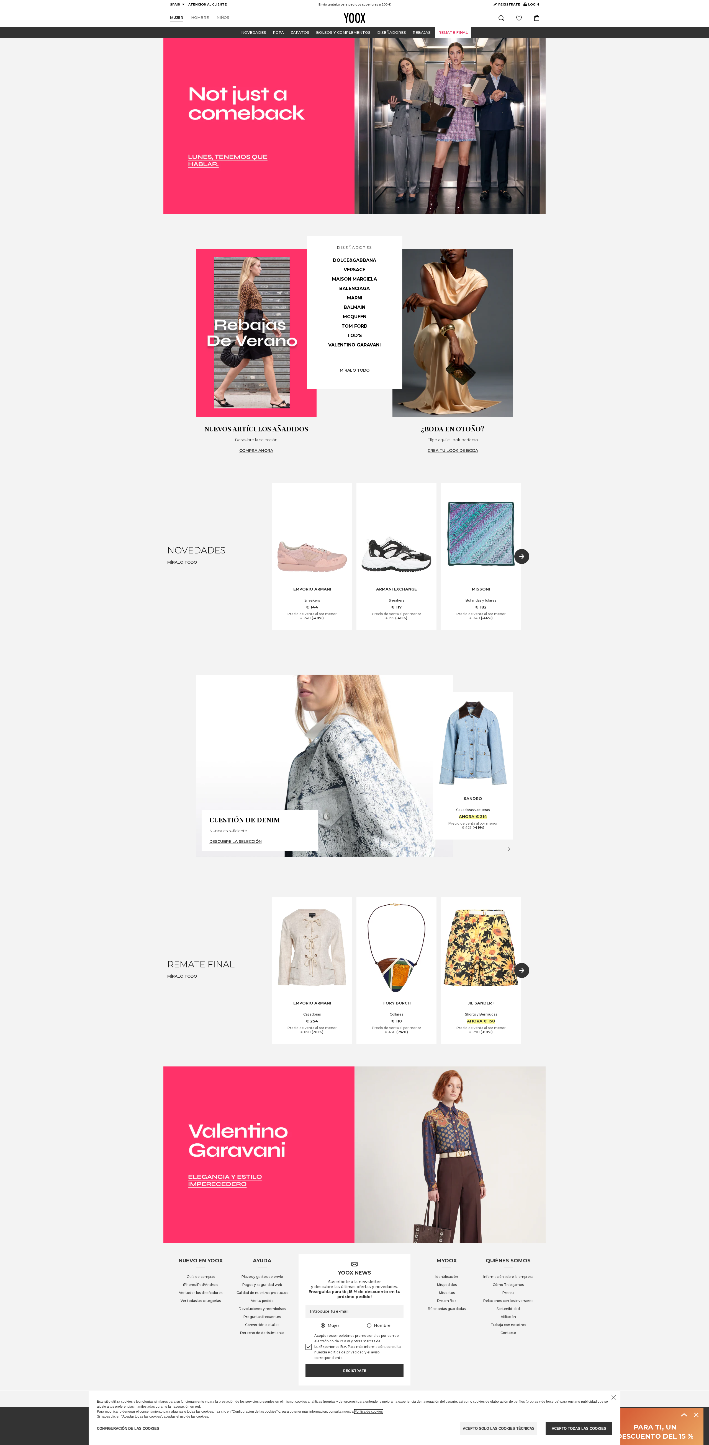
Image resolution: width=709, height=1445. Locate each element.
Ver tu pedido (262, 1301)
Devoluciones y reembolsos (262, 1309)
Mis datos (447, 1293)
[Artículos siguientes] (521, 556)
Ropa (278, 32)
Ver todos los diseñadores (200, 1293)
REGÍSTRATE (509, 4)
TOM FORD (354, 326)
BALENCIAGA (354, 288)
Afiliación (508, 1317)
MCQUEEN (354, 316)
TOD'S (354, 335)
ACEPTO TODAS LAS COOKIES (579, 1428)
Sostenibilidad (508, 1309)
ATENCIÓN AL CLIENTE (207, 4)
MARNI (354, 298)
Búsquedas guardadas (447, 1309)
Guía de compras (201, 1277)
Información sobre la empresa (508, 1277)
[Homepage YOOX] (354, 18)
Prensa (508, 1293)
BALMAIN (354, 307)
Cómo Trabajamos (508, 1285)
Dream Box (446, 1301)
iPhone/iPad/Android (201, 1285)
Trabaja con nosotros (508, 1325)
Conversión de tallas (262, 1325)
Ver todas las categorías (201, 1301)
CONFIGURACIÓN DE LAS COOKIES (128, 1428)
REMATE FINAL (453, 32)
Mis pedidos (447, 1285)
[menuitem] (176, 17)
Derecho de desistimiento (262, 1333)
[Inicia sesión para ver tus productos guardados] (519, 18)
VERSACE (354, 269)
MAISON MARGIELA (354, 279)
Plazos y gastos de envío (262, 1277)
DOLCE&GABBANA (354, 260)
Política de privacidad (346, 1352)
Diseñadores (391, 32)
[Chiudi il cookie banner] (614, 1397)
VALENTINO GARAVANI (354, 345)
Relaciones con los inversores (508, 1301)
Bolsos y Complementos (343, 32)
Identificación (446, 1277)
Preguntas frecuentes (262, 1317)
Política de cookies (368, 1411)
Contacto (508, 1333)
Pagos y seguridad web (262, 1285)
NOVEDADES (253, 32)
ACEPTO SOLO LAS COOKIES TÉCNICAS (499, 1428)
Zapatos (300, 32)
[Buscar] (501, 18)
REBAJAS (422, 32)
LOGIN (531, 5)
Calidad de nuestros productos (262, 1293)
